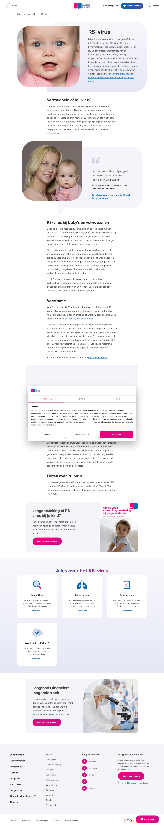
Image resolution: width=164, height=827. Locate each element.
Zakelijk (49, 800)
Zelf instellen (80, 434)
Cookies (13, 821)
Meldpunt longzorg (53, 765)
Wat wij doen (51, 760)
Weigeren (48, 434)
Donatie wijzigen (41, 821)
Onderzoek (16, 766)
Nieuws (49, 755)
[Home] (82, 6)
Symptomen (82, 596)
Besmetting (37, 596)
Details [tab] (82, 399)
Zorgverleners (51, 785)
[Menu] (8, 6)
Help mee (15, 784)
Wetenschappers (52, 780)
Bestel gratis (51, 775)
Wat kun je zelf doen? (37, 644)
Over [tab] (118, 399)
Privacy (56, 821)
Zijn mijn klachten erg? (23, 796)
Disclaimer (25, 821)
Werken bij (50, 770)
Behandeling (127, 596)
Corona (14, 772)
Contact (14, 802)
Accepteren (116, 434)
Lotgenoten (16, 790)
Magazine (15, 778)
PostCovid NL (51, 805)
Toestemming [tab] (46, 399)
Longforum (50, 795)
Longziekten (17, 754)
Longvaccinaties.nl (97, 357)
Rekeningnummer (71, 821)
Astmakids (50, 790)
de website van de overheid (79, 318)
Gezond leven (18, 760)
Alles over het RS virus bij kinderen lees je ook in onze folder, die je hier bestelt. (111, 77)
